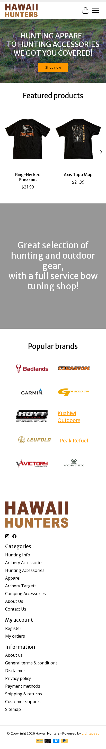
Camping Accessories (25, 593)
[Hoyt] (32, 416)
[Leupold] (34, 440)
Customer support (23, 701)
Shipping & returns (23, 694)
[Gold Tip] (74, 393)
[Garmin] (32, 393)
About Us (14, 601)
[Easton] (74, 369)
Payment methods (22, 686)
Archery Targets (21, 586)
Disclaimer (15, 670)
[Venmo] (56, 741)
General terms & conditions (31, 663)
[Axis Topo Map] (78, 139)
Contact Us (15, 609)
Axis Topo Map (78, 174)
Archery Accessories (24, 562)
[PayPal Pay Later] (64, 741)
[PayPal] (39, 741)
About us (14, 655)
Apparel (12, 578)
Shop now (53, 67)
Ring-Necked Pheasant (27, 177)
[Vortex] (74, 464)
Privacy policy (18, 678)
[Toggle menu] (96, 10)
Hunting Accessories (25, 570)
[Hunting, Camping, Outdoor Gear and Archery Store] (21, 10)
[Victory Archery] (32, 464)
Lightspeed (91, 733)
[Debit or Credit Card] (48, 741)
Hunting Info (17, 555)
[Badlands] (32, 369)
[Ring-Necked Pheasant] (27, 139)
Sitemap (13, 709)
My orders (15, 636)
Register (13, 628)
